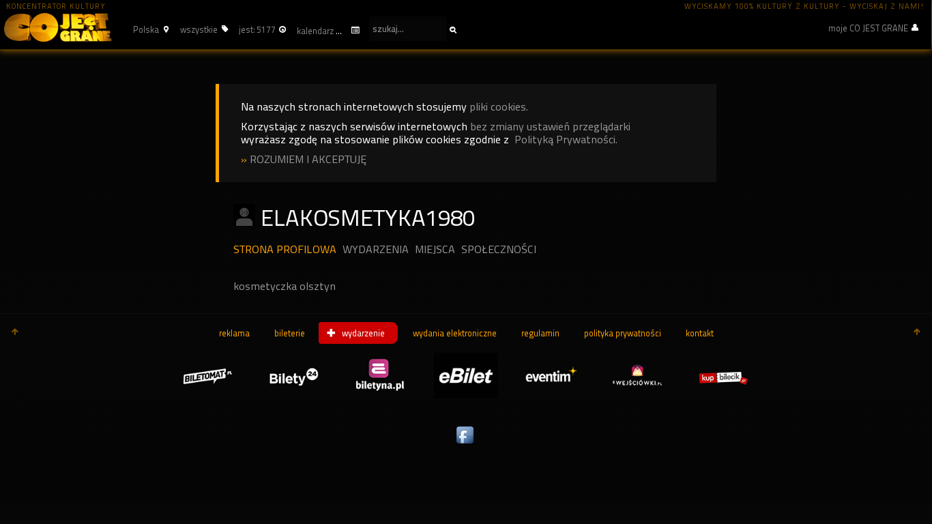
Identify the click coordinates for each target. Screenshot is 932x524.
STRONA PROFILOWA (284, 249)
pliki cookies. (498, 106)
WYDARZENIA (376, 249)
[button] (149, 29)
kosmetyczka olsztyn (284, 286)
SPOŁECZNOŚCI (498, 249)
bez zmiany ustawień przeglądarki (550, 126)
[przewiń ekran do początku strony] (15, 333)
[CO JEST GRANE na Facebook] (466, 444)
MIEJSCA (435, 249)
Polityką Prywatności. (565, 139)
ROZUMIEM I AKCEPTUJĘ (308, 159)
